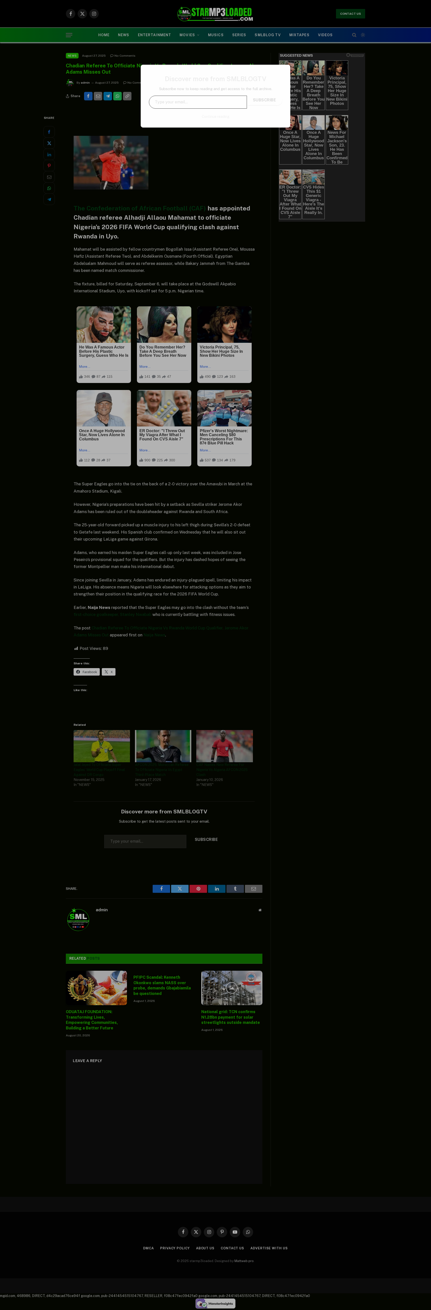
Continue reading (215, 117)
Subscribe (264, 100)
